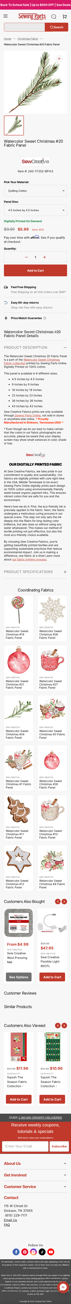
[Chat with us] (53, 16)
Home (7, 38)
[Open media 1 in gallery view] (59, 59)
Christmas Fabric (28, 38)
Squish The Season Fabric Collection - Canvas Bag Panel (17, 1086)
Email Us (10, 1220)
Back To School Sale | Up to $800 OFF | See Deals (35, 5)
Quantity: (10, 248)
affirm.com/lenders (53, 1278)
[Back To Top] (65, 1298)
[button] (5, 16)
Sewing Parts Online (28, 415)
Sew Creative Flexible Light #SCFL (50, 961)
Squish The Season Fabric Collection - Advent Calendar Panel (52, 1086)
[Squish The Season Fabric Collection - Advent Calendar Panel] (52, 1069)
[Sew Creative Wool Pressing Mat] (19, 946)
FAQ (7, 1225)
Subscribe (59, 1146)
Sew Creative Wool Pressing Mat (17, 957)
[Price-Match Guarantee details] (45, 318)
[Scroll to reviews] (35, 153)
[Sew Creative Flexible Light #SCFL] (52, 946)
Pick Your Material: (16, 182)
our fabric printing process (29, 559)
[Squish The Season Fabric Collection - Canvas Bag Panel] (19, 1069)
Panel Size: (11, 201)
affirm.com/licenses (10, 1291)
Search (58, 27)
